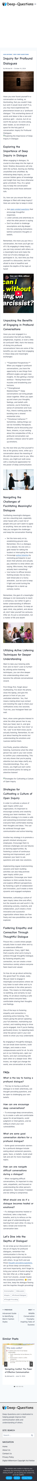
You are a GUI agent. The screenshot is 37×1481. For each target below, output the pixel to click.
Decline (16, 1478)
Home (4, 1446)
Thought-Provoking (11, 1299)
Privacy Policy (8, 1457)
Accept (9, 1478)
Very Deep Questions (21, 54)
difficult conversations (15, 1170)
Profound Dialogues (19, 1295)
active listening (22, 555)
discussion (20, 1291)
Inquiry (7, 1295)
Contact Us (7, 1454)
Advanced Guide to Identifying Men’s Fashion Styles (9, 1316)
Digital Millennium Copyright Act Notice (18, 1461)
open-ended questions (19, 209)
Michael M (8, 68)
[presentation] (18, 1354)
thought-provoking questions (20, 1263)
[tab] (14, 1386)
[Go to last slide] (5, 1364)
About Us (6, 1450)
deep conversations (13, 1108)
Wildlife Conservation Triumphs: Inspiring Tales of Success (28, 1317)
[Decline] (34, 1473)
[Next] (31, 1364)
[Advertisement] (18, 28)
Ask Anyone (7, 54)
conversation (9, 1291)
